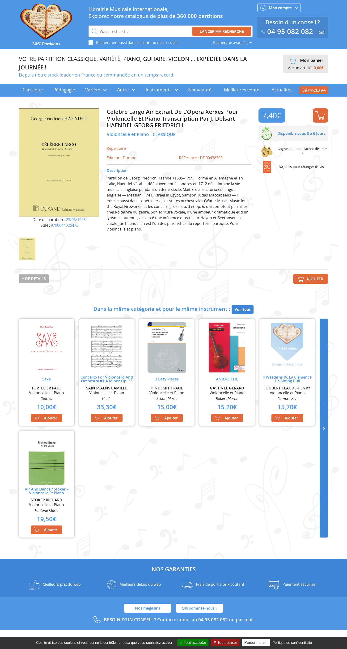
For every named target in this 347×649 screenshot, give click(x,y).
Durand (129, 157)
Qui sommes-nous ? (199, 608)
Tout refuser (226, 642)
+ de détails (34, 278)
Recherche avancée (230, 42)
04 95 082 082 (290, 31)
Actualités (282, 90)
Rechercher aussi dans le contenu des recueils (137, 42)
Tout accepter (194, 642)
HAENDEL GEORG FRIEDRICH (145, 125)
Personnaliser (256, 642)
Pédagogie (64, 90)
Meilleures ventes (243, 90)
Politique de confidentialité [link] (292, 642)
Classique (33, 90)
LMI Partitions (46, 43)
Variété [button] (93, 90)
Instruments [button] (159, 90)
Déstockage (313, 90)
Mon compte (281, 7)
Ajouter (320, 115)
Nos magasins (147, 608)
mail (249, 620)
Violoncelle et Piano (128, 134)
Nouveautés (201, 90)
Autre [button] (123, 90)
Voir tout (242, 309)
